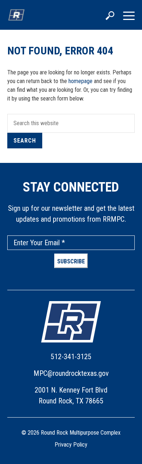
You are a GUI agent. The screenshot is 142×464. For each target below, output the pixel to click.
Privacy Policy (71, 444)
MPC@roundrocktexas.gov (71, 373)
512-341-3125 (71, 356)
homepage (80, 81)
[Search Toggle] (110, 16)
